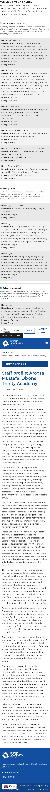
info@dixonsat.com (11, 772)
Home (4, 352)
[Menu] (46, 343)
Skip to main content (11, 335)
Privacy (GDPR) (41, 785)
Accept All (43, 330)
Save (16, 330)
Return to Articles (15, 363)
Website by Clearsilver (38, 789)
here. (35, 719)
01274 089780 (8, 777)
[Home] (12, 343)
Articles (12, 352)
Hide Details (6, 330)
